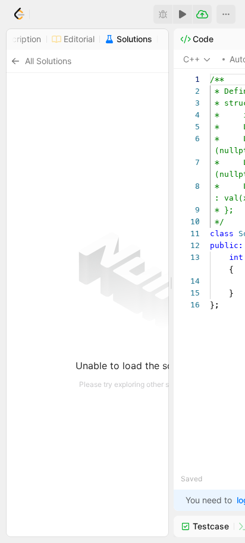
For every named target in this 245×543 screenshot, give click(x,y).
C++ (191, 59)
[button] (225, 14)
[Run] (182, 14)
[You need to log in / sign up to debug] (162, 14)
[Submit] (202, 14)
